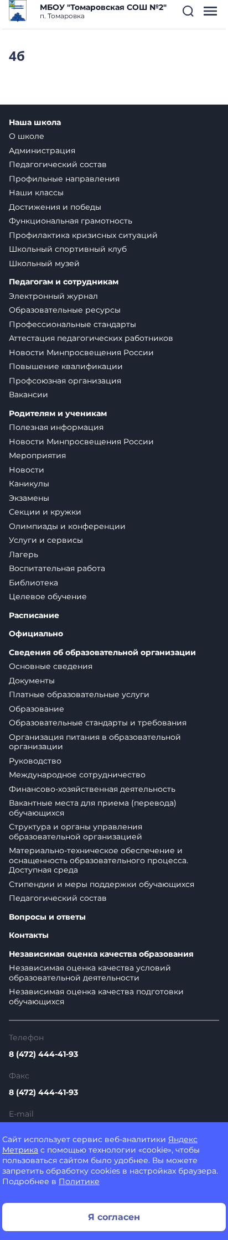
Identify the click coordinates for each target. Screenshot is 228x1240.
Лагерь (23, 554)
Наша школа (35, 122)
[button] (188, 11)
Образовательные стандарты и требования (97, 723)
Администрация (42, 150)
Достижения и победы (55, 207)
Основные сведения (50, 666)
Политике (79, 1181)
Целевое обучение (48, 596)
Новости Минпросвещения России (81, 352)
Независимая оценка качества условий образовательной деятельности (90, 973)
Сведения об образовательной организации (102, 652)
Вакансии (28, 395)
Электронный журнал (53, 296)
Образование (36, 709)
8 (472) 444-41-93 (43, 1054)
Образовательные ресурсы (65, 310)
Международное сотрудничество (77, 775)
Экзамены (29, 498)
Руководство (35, 761)
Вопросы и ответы (47, 917)
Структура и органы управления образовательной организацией (75, 832)
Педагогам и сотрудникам (63, 282)
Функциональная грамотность (70, 221)
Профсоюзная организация (65, 381)
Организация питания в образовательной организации (95, 742)
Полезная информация (56, 427)
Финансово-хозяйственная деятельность (92, 789)
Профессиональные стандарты (72, 324)
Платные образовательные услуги (79, 694)
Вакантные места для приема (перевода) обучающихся (93, 808)
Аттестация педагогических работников (91, 338)
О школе (26, 136)
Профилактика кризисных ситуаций (83, 235)
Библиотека (33, 583)
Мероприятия (37, 455)
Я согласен (114, 1217)
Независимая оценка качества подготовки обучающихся (96, 996)
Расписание (34, 615)
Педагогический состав (58, 164)
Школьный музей (44, 263)
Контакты (29, 935)
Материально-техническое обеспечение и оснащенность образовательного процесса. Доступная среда (98, 860)
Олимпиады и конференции (67, 526)
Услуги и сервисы (46, 540)
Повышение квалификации (66, 366)
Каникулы (29, 484)
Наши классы (36, 193)
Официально (36, 634)
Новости (26, 470)
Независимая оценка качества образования (101, 954)
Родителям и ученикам (58, 413)
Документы (32, 681)
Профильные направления (64, 179)
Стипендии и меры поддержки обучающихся (101, 884)
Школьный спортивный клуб (68, 249)
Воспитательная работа (57, 568)
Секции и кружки (45, 512)
